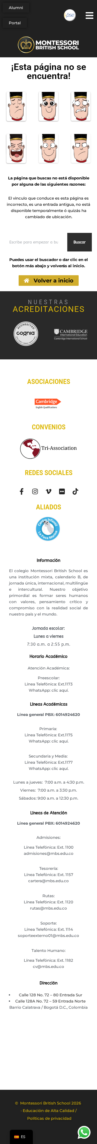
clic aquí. (60, 690)
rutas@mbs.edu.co (48, 908)
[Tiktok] (75, 491)
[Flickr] (61, 491)
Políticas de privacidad (49, 1118)
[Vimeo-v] (48, 491)
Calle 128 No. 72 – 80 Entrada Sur (50, 994)
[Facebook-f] (21, 491)
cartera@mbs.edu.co (48, 880)
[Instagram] (35, 491)
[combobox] (35, 242)
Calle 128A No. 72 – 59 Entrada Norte (50, 1001)
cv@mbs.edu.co (48, 966)
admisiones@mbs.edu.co (48, 853)
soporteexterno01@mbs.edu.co (48, 935)
